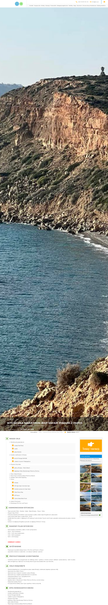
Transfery (71, 5)
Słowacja (47, 5)
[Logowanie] (104, 2)
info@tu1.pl (95, 2)
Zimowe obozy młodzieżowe (89, 5)
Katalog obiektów (101, 5)
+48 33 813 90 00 (83, 2)
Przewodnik (53, 5)
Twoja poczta (37, 5)
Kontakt (31, 5)
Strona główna (33, 432)
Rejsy (75, 5)
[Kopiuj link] (99, 515)
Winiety (43, 5)
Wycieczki (79, 5)
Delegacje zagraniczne (62, 5)
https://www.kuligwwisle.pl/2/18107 (90, 515)
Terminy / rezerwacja (91, 448)
